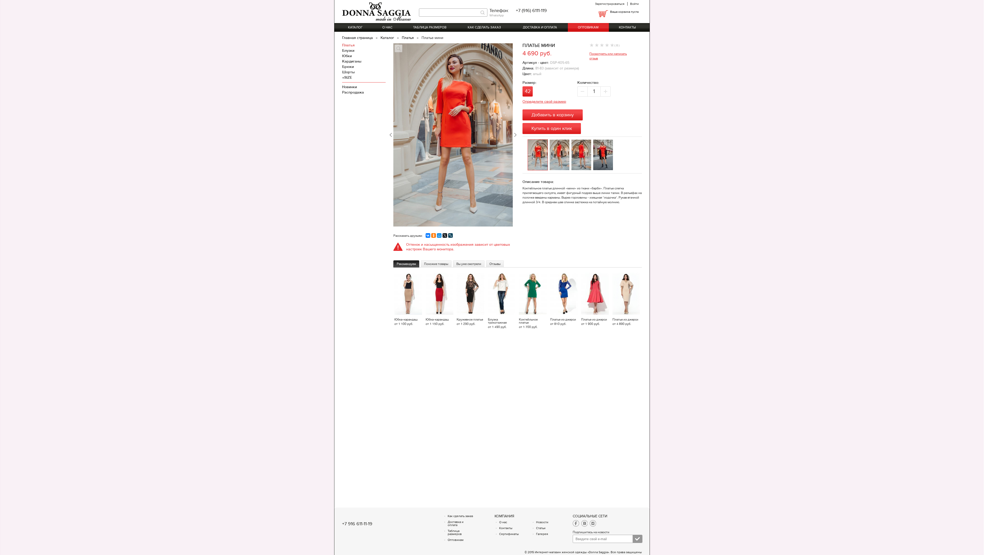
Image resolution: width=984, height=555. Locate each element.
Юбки (347, 56)
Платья (408, 38)
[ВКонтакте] (428, 235)
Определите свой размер (544, 101)
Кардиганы (351, 61)
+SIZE (347, 77)
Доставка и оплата (540, 27)
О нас (387, 27)
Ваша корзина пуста (624, 12)
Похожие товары (436, 264)
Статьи (541, 528)
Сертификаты (509, 534)
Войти (634, 4)
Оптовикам (588, 27)
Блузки (348, 50)
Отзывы (494, 264)
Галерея (542, 534)
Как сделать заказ (484, 27)
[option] (538, 155)
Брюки (348, 66)
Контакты (627, 27)
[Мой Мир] (439, 235)
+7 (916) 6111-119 (531, 10)
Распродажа (353, 92)
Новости (542, 522)
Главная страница (358, 38)
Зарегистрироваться (609, 4)
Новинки (349, 87)
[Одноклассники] (433, 235)
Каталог (355, 27)
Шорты (348, 72)
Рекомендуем (406, 264)
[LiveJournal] (450, 235)
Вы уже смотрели (468, 264)
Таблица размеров (429, 27)
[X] (445, 235)
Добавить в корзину (552, 115)
